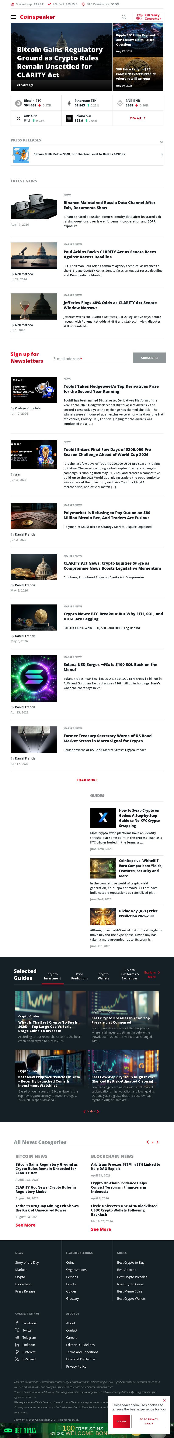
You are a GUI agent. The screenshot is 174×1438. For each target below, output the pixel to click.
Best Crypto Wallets (131, 1298)
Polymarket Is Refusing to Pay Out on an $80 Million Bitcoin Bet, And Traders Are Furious (107, 515)
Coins (70, 1262)
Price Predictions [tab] (79, 976)
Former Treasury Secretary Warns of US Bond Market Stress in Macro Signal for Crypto (108, 738)
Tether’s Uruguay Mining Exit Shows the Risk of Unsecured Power (47, 1208)
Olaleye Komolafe (28, 408)
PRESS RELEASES (26, 140)
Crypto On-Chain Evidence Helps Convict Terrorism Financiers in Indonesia (119, 1187)
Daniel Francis (25, 534)
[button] (12, 155)
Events (71, 1284)
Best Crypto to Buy (131, 1262)
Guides (71, 1291)
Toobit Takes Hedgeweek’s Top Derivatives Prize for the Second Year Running (111, 389)
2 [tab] (91, 1111)
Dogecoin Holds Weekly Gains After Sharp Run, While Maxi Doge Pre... (93, 154)
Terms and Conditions (82, 1352)
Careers (71, 1337)
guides (97, 795)
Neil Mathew (24, 274)
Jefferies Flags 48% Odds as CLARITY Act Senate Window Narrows (110, 305)
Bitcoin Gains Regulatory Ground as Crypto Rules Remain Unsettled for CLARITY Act (46, 1168)
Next (98, 1111)
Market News (73, 244)
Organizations (76, 1269)
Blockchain (23, 1284)
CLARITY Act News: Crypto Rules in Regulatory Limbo (45, 1189)
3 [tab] (95, 1111)
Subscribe (149, 358)
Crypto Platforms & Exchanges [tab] (130, 974)
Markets (21, 1269)
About (70, 1323)
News (67, 195)
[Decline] (164, 1400)
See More (25, 1225)
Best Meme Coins (130, 1291)
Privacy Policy (76, 1366)
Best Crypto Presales (132, 1277)
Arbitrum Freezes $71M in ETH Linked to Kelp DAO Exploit (125, 1166)
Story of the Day (27, 1262)
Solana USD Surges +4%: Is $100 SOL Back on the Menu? (110, 667)
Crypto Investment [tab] (52, 976)
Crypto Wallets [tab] (103, 976)
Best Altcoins (126, 1269)
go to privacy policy (149, 1421)
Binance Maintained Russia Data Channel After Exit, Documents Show (109, 205)
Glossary (72, 1298)
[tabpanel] (50, 1048)
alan (18, 474)
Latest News (24, 180)
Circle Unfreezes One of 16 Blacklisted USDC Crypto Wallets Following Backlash (124, 1210)
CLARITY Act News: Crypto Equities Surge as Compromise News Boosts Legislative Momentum (112, 566)
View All (135, 118)
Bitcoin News (31, 1156)
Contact (71, 1330)
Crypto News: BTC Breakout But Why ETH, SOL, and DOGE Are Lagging (113, 616)
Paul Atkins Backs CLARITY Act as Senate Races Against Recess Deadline (110, 254)
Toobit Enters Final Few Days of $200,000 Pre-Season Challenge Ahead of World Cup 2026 (108, 452)
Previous (84, 1111)
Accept (121, 1421)
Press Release (25, 1291)
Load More (87, 780)
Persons (72, 1277)
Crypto (20, 1277)
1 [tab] (88, 1111)
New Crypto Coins (130, 1284)
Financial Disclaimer (80, 1359)
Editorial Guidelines (80, 1345)
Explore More (150, 974)
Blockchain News (112, 1156)
